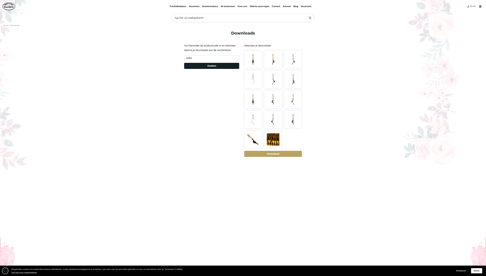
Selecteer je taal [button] (480, 6)
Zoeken (310, 18)
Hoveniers (194, 6)
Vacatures (306, 6)
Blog (295, 6)
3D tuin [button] (473, 6)
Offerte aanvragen (259, 6)
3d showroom (228, 6)
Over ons (242, 6)
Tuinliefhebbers (178, 6)
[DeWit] (9, 6)
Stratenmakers (210, 6)
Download (273, 153)
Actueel (287, 6)
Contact (276, 6)
